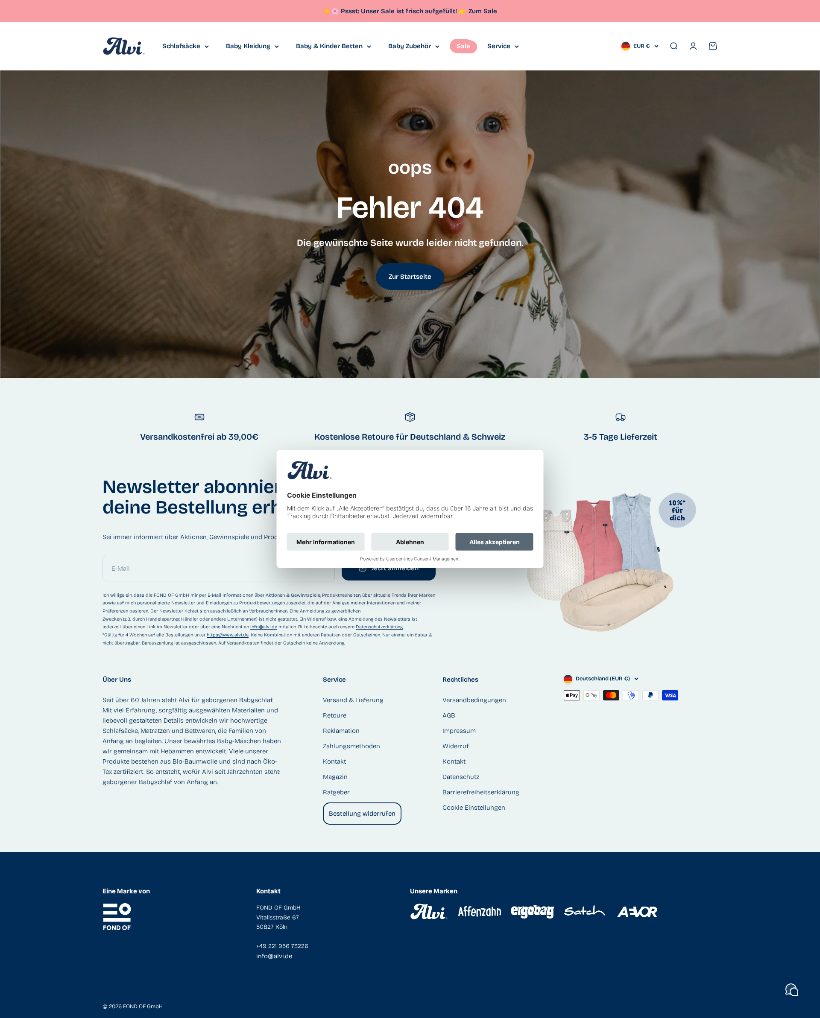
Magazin (335, 777)
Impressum (459, 731)
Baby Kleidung (248, 46)
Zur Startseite (410, 276)
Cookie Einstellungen (473, 807)
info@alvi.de (263, 627)
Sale (463, 46)
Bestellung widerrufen (362, 813)
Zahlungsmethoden (351, 746)
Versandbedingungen (474, 700)
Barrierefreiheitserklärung (480, 792)
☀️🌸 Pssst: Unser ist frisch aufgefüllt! (395, 11)
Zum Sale (483, 11)
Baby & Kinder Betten (329, 46)
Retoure (334, 715)
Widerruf (455, 746)
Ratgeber (336, 792)
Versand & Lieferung (353, 700)
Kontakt (334, 761)
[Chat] (792, 990)
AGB (448, 715)
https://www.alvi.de (228, 635)
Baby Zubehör (409, 46)
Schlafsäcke (181, 46)
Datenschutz (460, 777)
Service (498, 46)
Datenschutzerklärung (379, 627)
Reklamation (341, 731)
